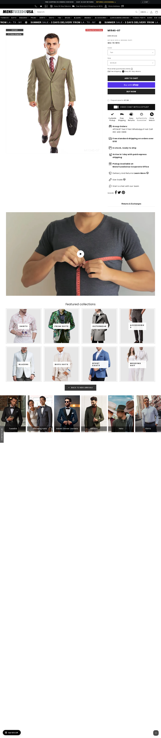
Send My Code (80, 389)
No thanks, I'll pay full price (80, 396)
